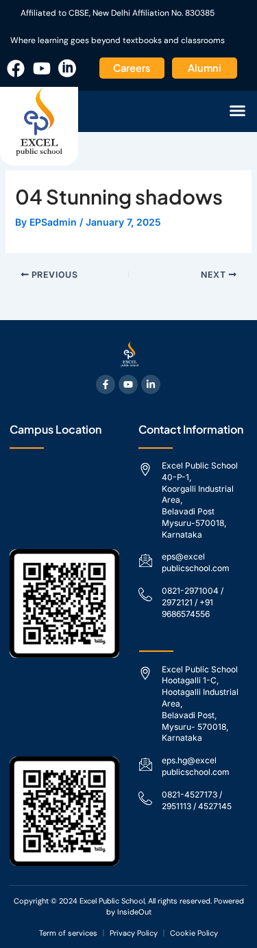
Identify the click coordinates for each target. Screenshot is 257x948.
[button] (238, 111)
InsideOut (134, 912)
